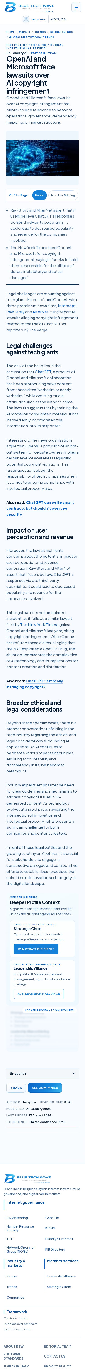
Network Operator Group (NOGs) (21, 1249)
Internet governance (26, 1202)
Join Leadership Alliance (38, 993)
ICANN (50, 1228)
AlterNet (41, 311)
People (12, 1276)
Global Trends (61, 32)
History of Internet (59, 1239)
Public (39, 195)
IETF (10, 1239)
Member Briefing (63, 195)
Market (24, 32)
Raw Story (15, 311)
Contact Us (55, 1356)
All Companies (45, 1088)
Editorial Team (57, 1346)
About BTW (14, 1346)
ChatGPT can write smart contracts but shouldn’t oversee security (40, 508)
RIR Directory (55, 1249)
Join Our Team (16, 1366)
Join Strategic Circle (36, 949)
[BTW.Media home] (29, 7)
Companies (15, 1297)
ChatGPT (43, 371)
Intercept (67, 305)
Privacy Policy (57, 1366)
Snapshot (18, 1073)
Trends (40, 32)
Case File (52, 1218)
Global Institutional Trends (31, 37)
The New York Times (38, 624)
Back (16, 1088)
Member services (63, 1261)
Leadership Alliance (61, 1276)
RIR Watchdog (17, 1218)
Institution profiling (26, 44)
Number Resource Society (20, 1228)
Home (10, 32)
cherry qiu (28, 1102)
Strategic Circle (59, 1287)
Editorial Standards (14, 1356)
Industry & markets (16, 1263)
